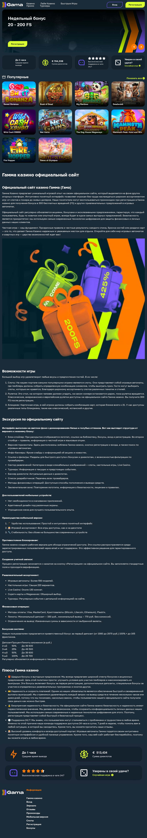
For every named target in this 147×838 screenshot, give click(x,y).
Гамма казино (34, 798)
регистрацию (123, 437)
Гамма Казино (10, 193)
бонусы (102, 437)
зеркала (43, 544)
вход (110, 437)
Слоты (11, 382)
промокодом (107, 200)
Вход (114, 5)
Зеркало (31, 805)
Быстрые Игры (69, 3)
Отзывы (30, 809)
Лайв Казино (47, 3)
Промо (30, 5)
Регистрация (135, 5)
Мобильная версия (37, 816)
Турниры (45, 5)
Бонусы (30, 828)
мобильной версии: (31, 517)
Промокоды (33, 813)
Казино (30, 3)
